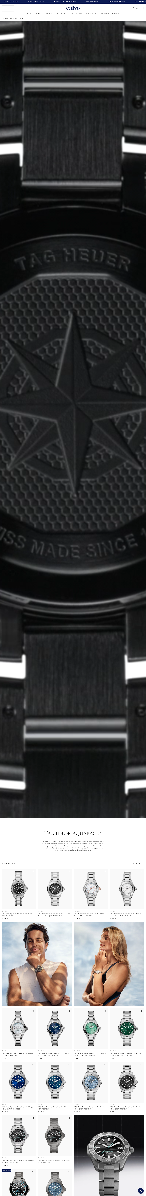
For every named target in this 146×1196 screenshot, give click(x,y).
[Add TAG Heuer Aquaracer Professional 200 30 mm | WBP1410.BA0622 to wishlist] (33, 871)
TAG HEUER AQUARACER (16, 18)
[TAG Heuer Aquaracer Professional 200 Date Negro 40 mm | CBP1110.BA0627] (127, 1082)
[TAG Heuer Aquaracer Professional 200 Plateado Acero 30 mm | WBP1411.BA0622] (127, 889)
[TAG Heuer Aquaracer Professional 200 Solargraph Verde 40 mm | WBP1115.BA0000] (127, 1028)
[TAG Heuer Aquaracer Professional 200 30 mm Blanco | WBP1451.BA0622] (91, 889)
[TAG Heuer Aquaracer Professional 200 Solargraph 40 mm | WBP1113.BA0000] (19, 1082)
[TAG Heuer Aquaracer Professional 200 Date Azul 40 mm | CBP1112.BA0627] (91, 1082)
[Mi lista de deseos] (140, 8)
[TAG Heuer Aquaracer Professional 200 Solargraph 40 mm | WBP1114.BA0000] (19, 1135)
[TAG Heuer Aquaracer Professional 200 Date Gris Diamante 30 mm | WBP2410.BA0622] (55, 889)
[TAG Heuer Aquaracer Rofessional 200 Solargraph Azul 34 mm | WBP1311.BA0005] (55, 1028)
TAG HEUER (5, 18)
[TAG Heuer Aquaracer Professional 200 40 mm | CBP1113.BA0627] (55, 1082)
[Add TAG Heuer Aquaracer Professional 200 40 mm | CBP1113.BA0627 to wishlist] (69, 1064)
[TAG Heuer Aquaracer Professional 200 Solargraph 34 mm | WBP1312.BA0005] (19, 1028)
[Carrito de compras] (143, 8)
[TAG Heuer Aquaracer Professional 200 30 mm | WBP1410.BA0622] (19, 889)
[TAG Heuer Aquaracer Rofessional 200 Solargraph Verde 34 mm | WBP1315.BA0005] (91, 1028)
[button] (29, 13)
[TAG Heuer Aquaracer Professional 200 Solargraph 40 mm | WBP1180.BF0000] (55, 1135)
